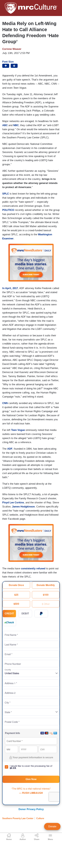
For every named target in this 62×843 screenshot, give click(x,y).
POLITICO (8, 210)
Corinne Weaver (11, 49)
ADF (9, 448)
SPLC (5, 193)
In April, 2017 (10, 288)
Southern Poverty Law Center (17, 818)
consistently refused (32, 568)
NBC (16, 125)
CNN (5, 403)
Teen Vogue (18, 430)
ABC (5, 125)
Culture (40, 818)
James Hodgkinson (23, 506)
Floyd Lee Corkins (13, 502)
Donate (52, 826)
